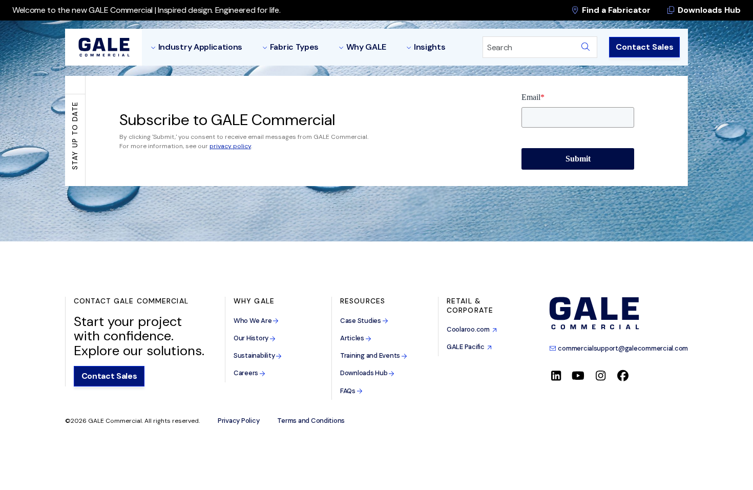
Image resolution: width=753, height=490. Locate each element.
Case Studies (361, 320)
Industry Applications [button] (200, 47)
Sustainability (255, 355)
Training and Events (371, 355)
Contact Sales (645, 47)
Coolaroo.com (469, 329)
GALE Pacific (467, 346)
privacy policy (230, 146)
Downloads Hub (708, 10)
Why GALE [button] (366, 47)
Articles (353, 338)
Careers (247, 373)
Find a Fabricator (615, 10)
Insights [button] (429, 47)
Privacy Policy (238, 420)
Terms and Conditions (311, 420)
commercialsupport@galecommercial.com (622, 348)
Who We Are (253, 320)
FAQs (348, 390)
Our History (252, 338)
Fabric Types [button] (294, 47)
